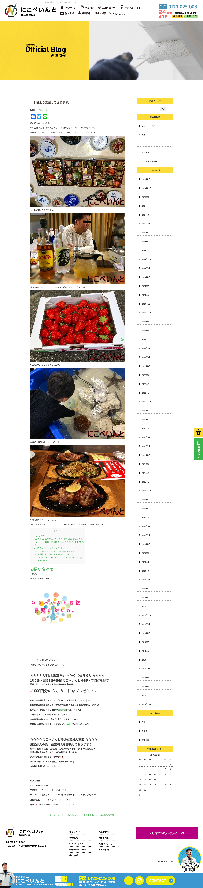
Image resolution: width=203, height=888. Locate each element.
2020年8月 (146, 526)
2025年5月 (146, 205)
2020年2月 (146, 579)
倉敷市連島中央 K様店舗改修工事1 (100, 815)
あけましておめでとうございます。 (64, 815)
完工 (143, 134)
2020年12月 (147, 490)
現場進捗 (145, 731)
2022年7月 (146, 339)
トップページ (68, 7)
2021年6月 (146, 455)
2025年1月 (146, 232)
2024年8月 (146, 277)
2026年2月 (146, 179)
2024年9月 (146, 268)
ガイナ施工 (146, 152)
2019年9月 (146, 624)
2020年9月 (146, 517)
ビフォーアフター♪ (150, 161)
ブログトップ (155, 100)
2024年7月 (146, 286)
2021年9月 (146, 428)
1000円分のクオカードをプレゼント (47, 548)
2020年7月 (146, 535)
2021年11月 (147, 410)
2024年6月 (146, 294)
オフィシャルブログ (107, 848)
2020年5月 (146, 553)
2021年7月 (146, 446)
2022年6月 (146, 348)
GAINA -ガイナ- (107, 7)
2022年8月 (146, 330)
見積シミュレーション (131, 7)
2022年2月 (146, 383)
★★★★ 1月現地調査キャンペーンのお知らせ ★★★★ (58, 538)
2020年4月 (146, 561)
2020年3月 (146, 570)
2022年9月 (146, 321)
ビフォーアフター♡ (150, 125)
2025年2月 (146, 223)
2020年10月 (147, 508)
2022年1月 (146, 392)
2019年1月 (146, 695)
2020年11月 (147, 499)
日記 (143, 722)
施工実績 (67, 13)
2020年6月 (146, 544)
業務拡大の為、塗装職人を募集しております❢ (55, 554)
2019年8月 (146, 633)
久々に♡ (145, 143)
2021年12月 (147, 401)
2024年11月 (147, 250)
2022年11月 (147, 312)
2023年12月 (147, 303)
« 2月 (139, 795)
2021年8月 (146, 437)
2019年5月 (146, 659)
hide (60, 531)
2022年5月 (146, 357)
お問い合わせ (118, 13)
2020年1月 (146, 588)
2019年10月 (147, 615)
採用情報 (85, 13)
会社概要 (101, 13)
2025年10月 (147, 188)
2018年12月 (147, 704)
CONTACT (62, 709)
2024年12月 (147, 241)
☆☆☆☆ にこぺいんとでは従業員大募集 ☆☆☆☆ (56, 551)
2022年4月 (146, 366)
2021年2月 (146, 472)
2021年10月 (147, 419)
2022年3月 (146, 375)
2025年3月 (146, 214)
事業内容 (87, 7)
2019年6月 (146, 650)
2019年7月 (146, 642)
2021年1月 (146, 481)
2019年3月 (146, 677)
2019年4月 (146, 668)
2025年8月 (146, 197)
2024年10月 (147, 259)
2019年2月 (146, 686)
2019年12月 (147, 597)
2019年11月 (147, 606)
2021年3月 (146, 464)
